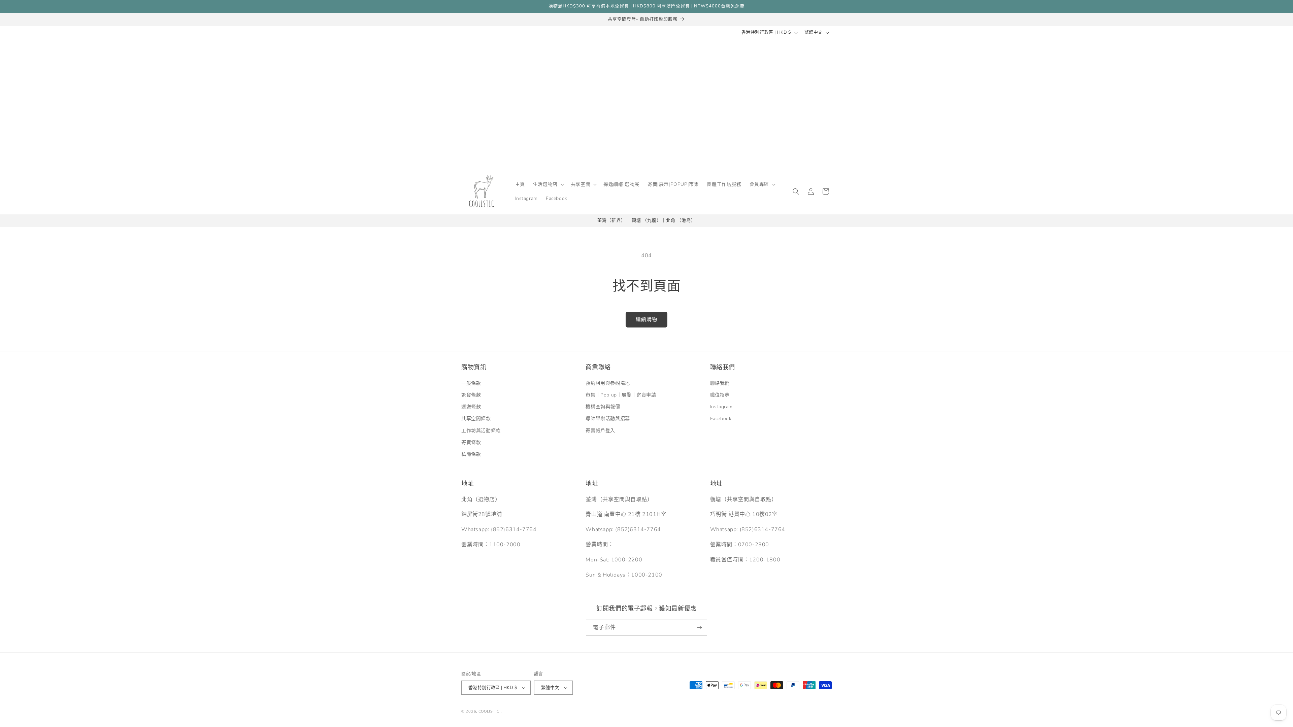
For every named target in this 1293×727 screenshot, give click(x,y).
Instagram (721, 407)
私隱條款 (471, 454)
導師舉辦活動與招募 (608, 418)
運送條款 (471, 407)
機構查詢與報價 (603, 407)
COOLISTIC (488, 711)
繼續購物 (646, 319)
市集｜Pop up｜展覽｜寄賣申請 (621, 394)
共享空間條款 (476, 418)
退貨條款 (471, 394)
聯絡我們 (720, 383)
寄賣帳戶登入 (600, 430)
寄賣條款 (471, 442)
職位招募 (720, 394)
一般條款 (471, 383)
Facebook (721, 418)
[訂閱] (699, 627)
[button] (548, 184)
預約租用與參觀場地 (608, 383)
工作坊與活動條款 (481, 430)
